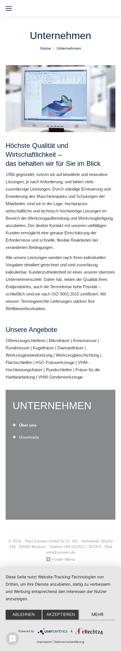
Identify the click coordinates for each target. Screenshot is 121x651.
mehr (97, 614)
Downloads (29, 437)
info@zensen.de (60, 552)
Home (45, 48)
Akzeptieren (60, 614)
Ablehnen (23, 614)
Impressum (44, 641)
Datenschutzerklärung (69, 641)
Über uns (28, 425)
